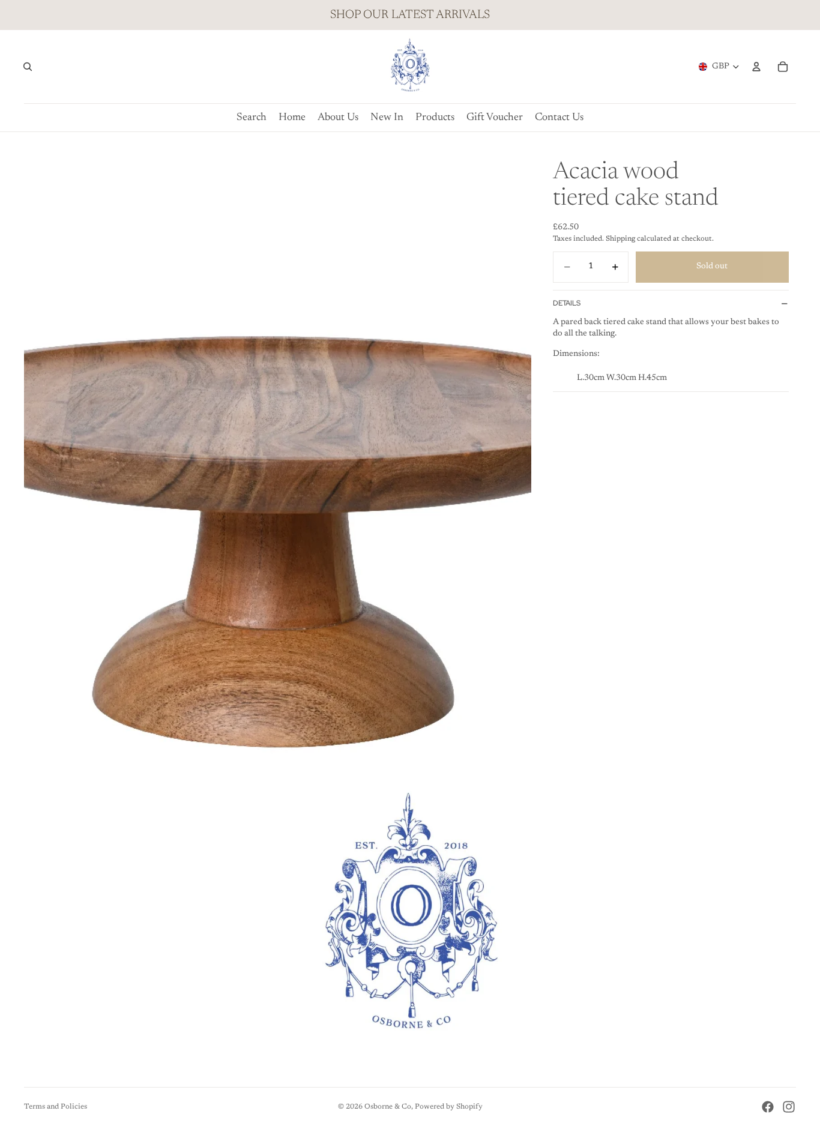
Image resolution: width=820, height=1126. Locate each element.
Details (566, 303)
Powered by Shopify (449, 1106)
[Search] (27, 66)
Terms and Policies (55, 1106)
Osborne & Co (387, 1106)
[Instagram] (789, 1107)
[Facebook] (768, 1107)
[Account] (756, 66)
